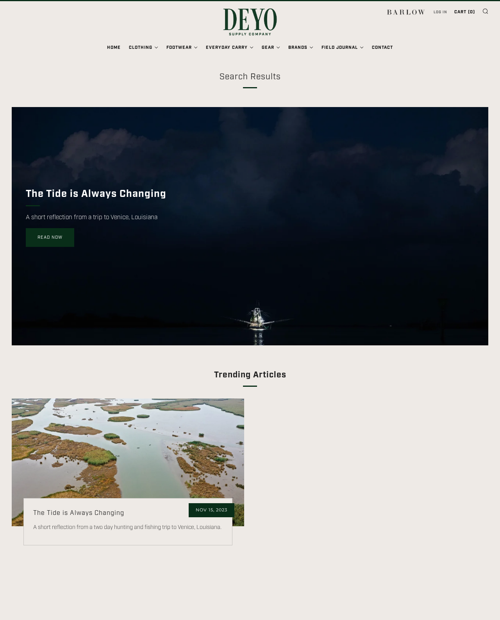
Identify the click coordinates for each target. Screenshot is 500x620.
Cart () (464, 12)
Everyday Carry (227, 47)
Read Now (50, 237)
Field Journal (339, 47)
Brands (297, 47)
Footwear (179, 47)
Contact (382, 47)
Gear (268, 47)
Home (114, 47)
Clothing (140, 47)
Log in (440, 12)
